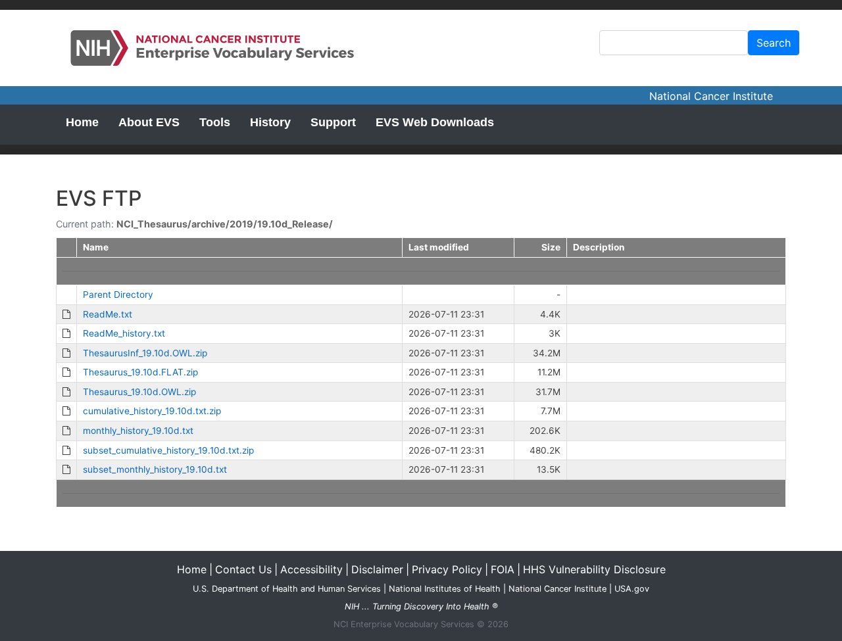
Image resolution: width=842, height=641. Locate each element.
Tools (214, 122)
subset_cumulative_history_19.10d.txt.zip (168, 450)
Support (333, 122)
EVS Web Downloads (435, 122)
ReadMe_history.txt (124, 333)
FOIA (502, 569)
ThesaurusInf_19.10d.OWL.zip (145, 353)
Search (773, 42)
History (270, 122)
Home (82, 122)
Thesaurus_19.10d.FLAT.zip (140, 372)
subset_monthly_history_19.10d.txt (155, 469)
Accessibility (311, 569)
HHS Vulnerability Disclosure (594, 569)
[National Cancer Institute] (216, 48)
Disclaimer (377, 569)
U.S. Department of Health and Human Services (287, 589)
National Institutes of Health (445, 589)
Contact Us (243, 569)
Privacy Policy (447, 569)
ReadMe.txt (107, 314)
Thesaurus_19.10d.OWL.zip (139, 392)
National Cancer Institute (711, 96)
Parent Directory (118, 294)
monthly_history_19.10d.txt (138, 430)
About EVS (149, 122)
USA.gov (631, 589)
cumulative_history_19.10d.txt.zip (152, 411)
